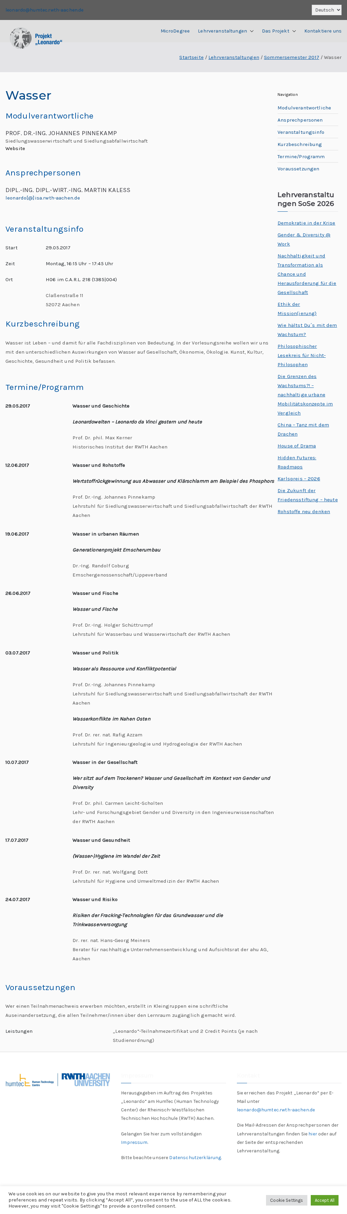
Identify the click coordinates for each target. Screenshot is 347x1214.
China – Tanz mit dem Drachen (303, 429)
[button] (250, 31)
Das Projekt (275, 31)
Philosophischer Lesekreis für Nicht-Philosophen (302, 355)
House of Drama (297, 446)
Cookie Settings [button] (286, 1200)
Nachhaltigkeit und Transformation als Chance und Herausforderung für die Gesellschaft (307, 274)
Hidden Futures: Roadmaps (297, 462)
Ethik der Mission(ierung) (297, 308)
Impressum (134, 1142)
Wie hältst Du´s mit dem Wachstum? (307, 329)
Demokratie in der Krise (306, 223)
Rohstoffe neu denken (304, 511)
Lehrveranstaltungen (222, 31)
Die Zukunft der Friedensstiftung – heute (308, 495)
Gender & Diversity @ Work (304, 239)
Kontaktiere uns (323, 31)
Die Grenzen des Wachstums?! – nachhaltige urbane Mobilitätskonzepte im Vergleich (305, 394)
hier (312, 1134)
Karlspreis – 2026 (299, 479)
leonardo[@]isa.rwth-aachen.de (42, 198)
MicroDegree (175, 31)
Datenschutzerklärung (195, 1157)
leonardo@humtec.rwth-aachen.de (44, 10)
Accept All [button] (325, 1200)
